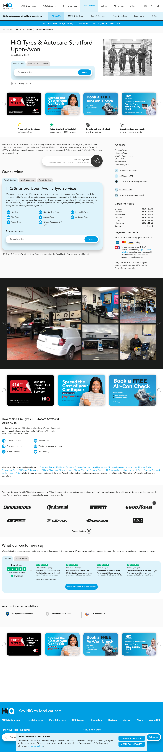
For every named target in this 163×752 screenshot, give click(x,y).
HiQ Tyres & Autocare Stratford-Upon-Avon (22, 16)
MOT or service (38, 63)
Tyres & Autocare (10, 29)
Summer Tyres (48, 217)
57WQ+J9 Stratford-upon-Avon (133, 181)
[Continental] (44, 507)
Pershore (70, 467)
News (140, 720)
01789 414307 (125, 190)
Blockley (96, 467)
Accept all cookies (131, 744)
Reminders (96, 720)
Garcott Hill (103, 470)
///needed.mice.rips (128, 170)
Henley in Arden (14, 473)
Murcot (104, 467)
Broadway (44, 467)
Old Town (23, 470)
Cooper (92, 23)
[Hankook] (108, 520)
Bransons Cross (115, 470)
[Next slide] (159, 104)
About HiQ (154, 720)
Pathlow (93, 470)
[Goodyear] (125, 507)
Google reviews (21, 559)
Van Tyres (14, 217)
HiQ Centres (78, 720)
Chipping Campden (83, 467)
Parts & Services (98, 16)
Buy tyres (18, 63)
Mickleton (60, 467)
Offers (154, 16)
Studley (149, 467)
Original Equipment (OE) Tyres (52, 223)
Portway (147, 470)
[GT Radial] (27, 520)
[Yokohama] (68, 520)
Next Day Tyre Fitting (51, 212)
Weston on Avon (66, 470)
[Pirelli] (84, 507)
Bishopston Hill (34, 470)
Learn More (139, 16)
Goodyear (81, 23)
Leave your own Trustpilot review (81, 586)
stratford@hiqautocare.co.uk (131, 195)
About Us (56, 16)
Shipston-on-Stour (10, 470)
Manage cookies (132, 739)
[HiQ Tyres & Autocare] (7, 6)
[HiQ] (10, 711)
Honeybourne (131, 467)
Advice (126, 720)
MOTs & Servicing (76, 16)
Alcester (141, 467)
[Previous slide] (4, 104)
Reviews (112, 720)
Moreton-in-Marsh (116, 467)
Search (84, 72)
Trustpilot (7, 559)
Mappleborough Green (133, 470)
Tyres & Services (120, 16)
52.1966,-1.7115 (126, 176)
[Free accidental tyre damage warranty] (140, 503)
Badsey (52, 467)
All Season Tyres (81, 217)
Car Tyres (14, 212)
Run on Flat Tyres (81, 212)
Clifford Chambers (50, 470)
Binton (77, 470)
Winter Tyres (16, 222)
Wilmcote (85, 470)
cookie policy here (35, 746)
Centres (27, 29)
